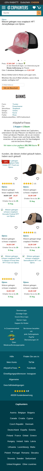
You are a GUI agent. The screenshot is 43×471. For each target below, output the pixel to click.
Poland (8, 453)
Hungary (11, 441)
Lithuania (12, 447)
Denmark (29, 424)
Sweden (20, 458)
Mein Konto (12, 362)
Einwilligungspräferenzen (15, 374)
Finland (10, 435)
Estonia (32, 430)
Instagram (31, 374)
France (18, 435)
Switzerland (30, 458)
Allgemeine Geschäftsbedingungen (14, 382)
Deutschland (13, 430)
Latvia (33, 441)
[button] (18, 60)
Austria (13, 413)
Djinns (4, 19)
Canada (13, 418)
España (23, 430)
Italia (26, 441)
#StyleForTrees (11, 368)
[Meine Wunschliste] (34, 7)
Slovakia (35, 453)
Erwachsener (17, 106)
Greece (33, 435)
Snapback (16, 108)
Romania (25, 453)
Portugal (16, 453)
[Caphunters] (12, 7)
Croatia (22, 418)
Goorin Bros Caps (21, 317)
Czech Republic (17, 424)
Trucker (15, 104)
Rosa (14, 115)
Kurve (15, 113)
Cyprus (30, 418)
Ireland (20, 441)
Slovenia (11, 458)
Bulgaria (31, 413)
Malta (32, 447)
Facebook (31, 368)
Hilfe (12, 356)
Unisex (15, 111)
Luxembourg (23, 447)
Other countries (29, 464)
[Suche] (39, 13)
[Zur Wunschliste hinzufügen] (16, 178)
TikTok (31, 362)
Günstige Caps (21, 314)
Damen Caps (22, 320)
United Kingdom (14, 464)
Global (25, 435)
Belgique (22, 413)
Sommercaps (21, 310)
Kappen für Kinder (21, 323)
